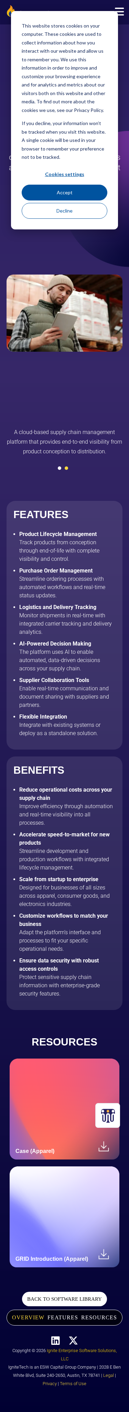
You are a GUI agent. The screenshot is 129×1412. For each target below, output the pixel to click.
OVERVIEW (28, 1317)
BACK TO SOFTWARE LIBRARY (64, 1299)
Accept (65, 192)
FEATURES (62, 1317)
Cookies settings (64, 174)
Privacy (50, 1383)
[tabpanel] (64, 444)
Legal (108, 1375)
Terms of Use (73, 1383)
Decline (64, 211)
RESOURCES (99, 1317)
